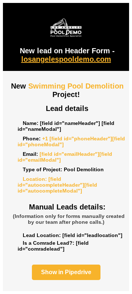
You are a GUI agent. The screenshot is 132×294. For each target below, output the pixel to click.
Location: (34, 179)
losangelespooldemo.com (66, 59)
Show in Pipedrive (66, 272)
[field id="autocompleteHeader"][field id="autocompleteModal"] (57, 185)
